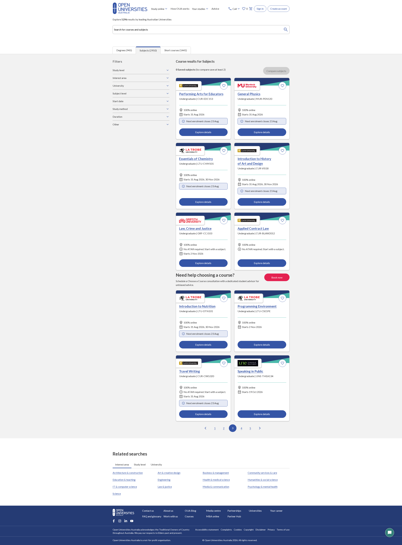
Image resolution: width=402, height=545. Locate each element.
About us (168, 510)
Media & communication (216, 486)
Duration (117, 116)
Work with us (170, 516)
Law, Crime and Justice (195, 228)
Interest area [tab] (122, 464)
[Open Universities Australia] (130, 13)
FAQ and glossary (151, 516)
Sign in (260, 8)
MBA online (212, 516)
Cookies (238, 529)
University (118, 85)
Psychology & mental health (263, 486)
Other (116, 124)
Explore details (203, 132)
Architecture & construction (128, 472)
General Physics (249, 94)
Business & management (216, 472)
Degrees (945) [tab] (124, 50)
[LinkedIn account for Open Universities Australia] (126, 521)
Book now (276, 277)
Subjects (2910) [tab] (148, 50)
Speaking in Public (250, 371)
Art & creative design (169, 472)
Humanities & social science (263, 479)
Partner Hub (234, 516)
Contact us (148, 510)
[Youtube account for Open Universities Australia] (132, 521)
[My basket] (251, 9)
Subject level (119, 93)
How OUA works (180, 8)
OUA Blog (190, 510)
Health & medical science (216, 479)
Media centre (213, 510)
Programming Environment (257, 306)
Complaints (226, 529)
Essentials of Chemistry (196, 159)
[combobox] (201, 29)
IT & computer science (125, 486)
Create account (278, 8)
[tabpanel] (201, 246)
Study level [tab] (140, 464)
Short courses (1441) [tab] (175, 50)
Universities (255, 510)
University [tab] (156, 464)
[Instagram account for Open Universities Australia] (120, 521)
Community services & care (262, 472)
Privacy (271, 529)
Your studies (198, 8)
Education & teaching (124, 479)
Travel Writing (189, 371)
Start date (118, 101)
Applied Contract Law (253, 228)
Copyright (249, 529)
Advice (215, 8)
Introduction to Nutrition (197, 306)
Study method (120, 108)
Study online (157, 8)
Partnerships (234, 510)
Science (117, 493)
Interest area (119, 77)
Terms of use (283, 529)
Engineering (164, 479)
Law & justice (165, 486)
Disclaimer (261, 529)
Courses (189, 516)
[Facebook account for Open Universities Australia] (114, 521)
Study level (118, 70)
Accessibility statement (207, 529)
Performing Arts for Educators (201, 94)
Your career (276, 510)
